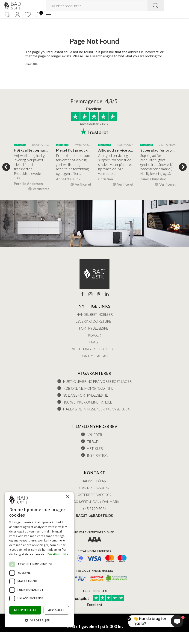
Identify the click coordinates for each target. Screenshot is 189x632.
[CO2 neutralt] (117, 578)
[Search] (156, 5)
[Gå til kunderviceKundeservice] (7, 14)
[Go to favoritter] (27, 14)
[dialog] (39, 559)
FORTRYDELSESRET (94, 328)
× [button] (67, 497)
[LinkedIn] (107, 294)
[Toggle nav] (48, 14)
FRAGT (94, 342)
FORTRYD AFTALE (94, 356)
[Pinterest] (98, 294)
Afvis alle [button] (56, 610)
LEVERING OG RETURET (94, 321)
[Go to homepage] (12, 6)
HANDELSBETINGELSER (95, 314)
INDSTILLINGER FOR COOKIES (94, 349)
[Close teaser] (128, 619)
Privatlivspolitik (57, 554)
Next (183, 167)
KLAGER (94, 335)
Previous (6, 167)
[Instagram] (90, 294)
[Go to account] (17, 14)
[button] (39, 620)
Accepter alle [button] (25, 610)
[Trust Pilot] (77, 598)
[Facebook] (82, 294)
